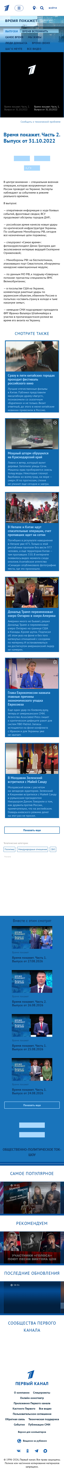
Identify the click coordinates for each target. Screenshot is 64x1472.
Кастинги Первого (24, 1408)
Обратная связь (15, 1419)
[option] (17, 99)
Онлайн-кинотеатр (32, 1398)
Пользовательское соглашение (32, 1414)
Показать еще (32, 830)
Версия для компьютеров (32, 1432)
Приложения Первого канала (32, 1403)
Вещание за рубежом (35, 1440)
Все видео (45, 1408)
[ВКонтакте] (22, 158)
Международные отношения (32, 849)
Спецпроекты (41, 1392)
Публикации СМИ (39, 1424)
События (19, 1424)
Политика (9, 849)
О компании (22, 1392)
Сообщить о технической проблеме (40, 121)
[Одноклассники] (42, 158)
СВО (53, 849)
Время (21, 21)
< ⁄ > (28, 168)
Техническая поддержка (43, 1419)
